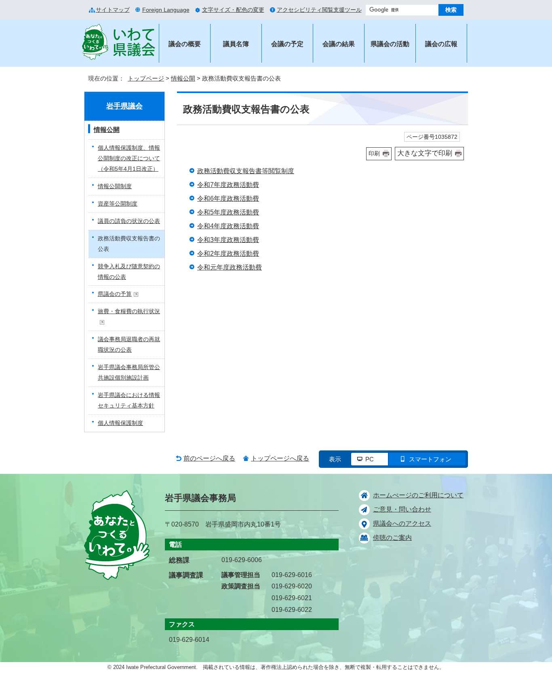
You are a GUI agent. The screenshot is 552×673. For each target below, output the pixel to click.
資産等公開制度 (117, 203)
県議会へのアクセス (402, 523)
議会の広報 (441, 43)
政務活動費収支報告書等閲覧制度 (245, 171)
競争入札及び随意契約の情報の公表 (129, 271)
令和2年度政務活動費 (228, 253)
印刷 (374, 153)
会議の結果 (338, 43)
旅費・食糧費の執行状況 (129, 311)
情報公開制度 (115, 186)
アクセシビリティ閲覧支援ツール (319, 9)
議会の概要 (185, 43)
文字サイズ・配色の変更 (233, 9)
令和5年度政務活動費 (228, 212)
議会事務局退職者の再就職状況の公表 (129, 344)
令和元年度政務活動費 (229, 267)
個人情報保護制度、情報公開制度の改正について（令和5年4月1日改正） (129, 158)
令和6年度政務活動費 (228, 198)
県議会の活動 (390, 43)
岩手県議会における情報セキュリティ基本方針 (129, 400)
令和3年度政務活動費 (228, 239)
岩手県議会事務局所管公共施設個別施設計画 (129, 372)
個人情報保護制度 (120, 423)
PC (369, 459)
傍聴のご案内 (392, 537)
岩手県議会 (124, 106)
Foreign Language (166, 9)
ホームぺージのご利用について (418, 495)
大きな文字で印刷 (424, 153)
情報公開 (183, 78)
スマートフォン (430, 459)
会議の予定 (287, 43)
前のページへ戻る (209, 458)
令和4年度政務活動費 (228, 226)
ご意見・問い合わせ (402, 509)
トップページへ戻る (280, 458)
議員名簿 (236, 43)
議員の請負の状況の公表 (129, 221)
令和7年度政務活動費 (228, 184)
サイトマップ (113, 9)
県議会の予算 (115, 294)
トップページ (146, 78)
